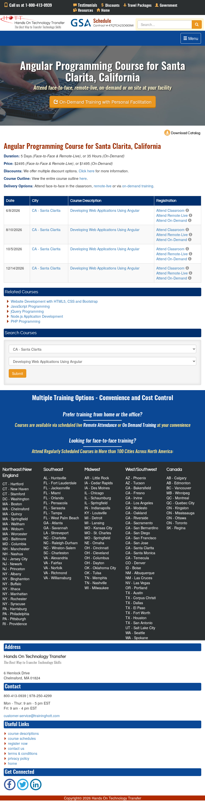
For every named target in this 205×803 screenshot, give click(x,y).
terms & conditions (22, 753)
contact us (16, 748)
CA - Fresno (135, 492)
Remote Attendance (100, 425)
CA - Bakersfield (138, 487)
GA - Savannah (56, 527)
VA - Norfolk (53, 567)
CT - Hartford (13, 483)
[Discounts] (110, 4)
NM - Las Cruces (139, 577)
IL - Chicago (94, 492)
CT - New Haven (15, 488)
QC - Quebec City (180, 502)
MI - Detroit (93, 517)
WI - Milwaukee (96, 587)
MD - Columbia (14, 543)
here (83, 178)
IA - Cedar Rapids (98, 482)
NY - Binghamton (16, 578)
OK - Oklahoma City (100, 567)
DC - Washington (15, 498)
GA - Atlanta (53, 522)
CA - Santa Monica (140, 552)
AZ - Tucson (135, 482)
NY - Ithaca (11, 588)
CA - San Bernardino (142, 527)
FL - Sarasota (54, 507)
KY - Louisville (95, 512)
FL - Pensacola (56, 502)
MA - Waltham (13, 523)
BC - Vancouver (178, 487)
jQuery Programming (27, 311)
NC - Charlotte (55, 537)
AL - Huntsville (55, 477)
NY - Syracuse (13, 603)
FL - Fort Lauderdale (60, 482)
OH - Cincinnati (96, 547)
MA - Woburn (13, 528)
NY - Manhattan (15, 593)
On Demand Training (139, 425)
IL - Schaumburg (97, 497)
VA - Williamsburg (57, 577)
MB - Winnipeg (178, 492)
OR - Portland (136, 587)
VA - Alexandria (56, 557)
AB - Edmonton (178, 482)
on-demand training (137, 185)
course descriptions (23, 733)
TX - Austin (134, 592)
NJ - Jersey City (15, 558)
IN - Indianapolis (97, 507)
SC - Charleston (56, 552)
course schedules (22, 738)
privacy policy (18, 758)
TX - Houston (136, 617)
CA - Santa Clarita (140, 547)
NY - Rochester (14, 598)
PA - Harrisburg (14, 608)
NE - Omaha (94, 542)
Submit (17, 373)
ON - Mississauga (180, 512)
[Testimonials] (85, 4)
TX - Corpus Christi (141, 597)
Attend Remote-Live (172, 215)
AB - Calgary (176, 477)
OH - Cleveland (96, 552)
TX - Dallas (134, 602)
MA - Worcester (14, 533)
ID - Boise (133, 567)
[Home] (103, 9)
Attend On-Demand (171, 220)
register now (18, 743)
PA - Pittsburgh (14, 618)
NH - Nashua (12, 553)
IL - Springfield (96, 502)
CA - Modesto (136, 507)
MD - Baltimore (14, 538)
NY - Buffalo (11, 583)
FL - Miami (52, 492)
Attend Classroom (170, 210)
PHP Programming (25, 321)
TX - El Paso (135, 607)
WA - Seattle (135, 632)
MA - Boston (12, 503)
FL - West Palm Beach (61, 517)
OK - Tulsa (92, 572)
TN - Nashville (95, 582)
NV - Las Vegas (138, 582)
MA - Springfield (15, 518)
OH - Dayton (94, 562)
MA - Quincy (12, 513)
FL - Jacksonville (57, 487)
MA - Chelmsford (15, 508)
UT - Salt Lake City (140, 627)
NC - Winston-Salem (60, 547)
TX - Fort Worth (138, 612)
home (12, 763)
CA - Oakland (136, 512)
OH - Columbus (96, 557)
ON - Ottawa (176, 517)
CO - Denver (136, 562)
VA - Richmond (55, 572)
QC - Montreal (177, 497)
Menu (192, 38)
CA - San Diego (138, 532)
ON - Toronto (176, 522)
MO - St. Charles (97, 532)
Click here (86, 170)
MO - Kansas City (98, 527)
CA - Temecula (137, 557)
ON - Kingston (177, 507)
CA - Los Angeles (139, 502)
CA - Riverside (137, 517)
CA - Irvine (134, 497)
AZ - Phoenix (136, 477)
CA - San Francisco (141, 537)
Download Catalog (185, 133)
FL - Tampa (53, 512)
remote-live (103, 185)
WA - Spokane (137, 637)
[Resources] (83, 9)
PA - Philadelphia (15, 613)
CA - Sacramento (139, 522)
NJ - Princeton (13, 568)
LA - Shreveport (56, 532)
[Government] (166, 4)
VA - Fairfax (53, 562)
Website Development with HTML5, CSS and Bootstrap (54, 301)
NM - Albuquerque (140, 572)
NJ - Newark (12, 563)
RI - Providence (14, 623)
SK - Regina (176, 527)
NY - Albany (11, 573)
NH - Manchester (16, 548)
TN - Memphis (95, 577)
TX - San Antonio (139, 622)
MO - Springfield (97, 537)
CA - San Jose (137, 542)
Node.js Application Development (37, 316)
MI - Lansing (94, 522)
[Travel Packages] (137, 4)
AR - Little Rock (96, 477)
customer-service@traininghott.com (32, 715)
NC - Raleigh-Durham (61, 542)
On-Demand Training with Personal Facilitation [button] (105, 101)
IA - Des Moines (97, 487)
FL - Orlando (54, 497)
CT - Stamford (13, 493)
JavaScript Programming (30, 306)
